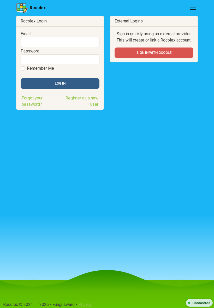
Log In (60, 83)
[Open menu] (193, 7)
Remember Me (40, 68)
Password (30, 51)
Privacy (85, 304)
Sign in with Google (153, 53)
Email (26, 33)
